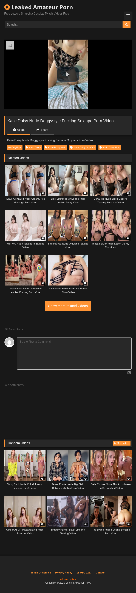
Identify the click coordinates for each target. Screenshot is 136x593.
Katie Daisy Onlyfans (84, 147)
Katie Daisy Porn (111, 147)
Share (44, 129)
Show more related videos (68, 306)
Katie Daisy (35, 147)
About (20, 129)
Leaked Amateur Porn (41, 7)
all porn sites (68, 579)
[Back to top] (125, 582)
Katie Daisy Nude (57, 147)
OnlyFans (16, 147)
